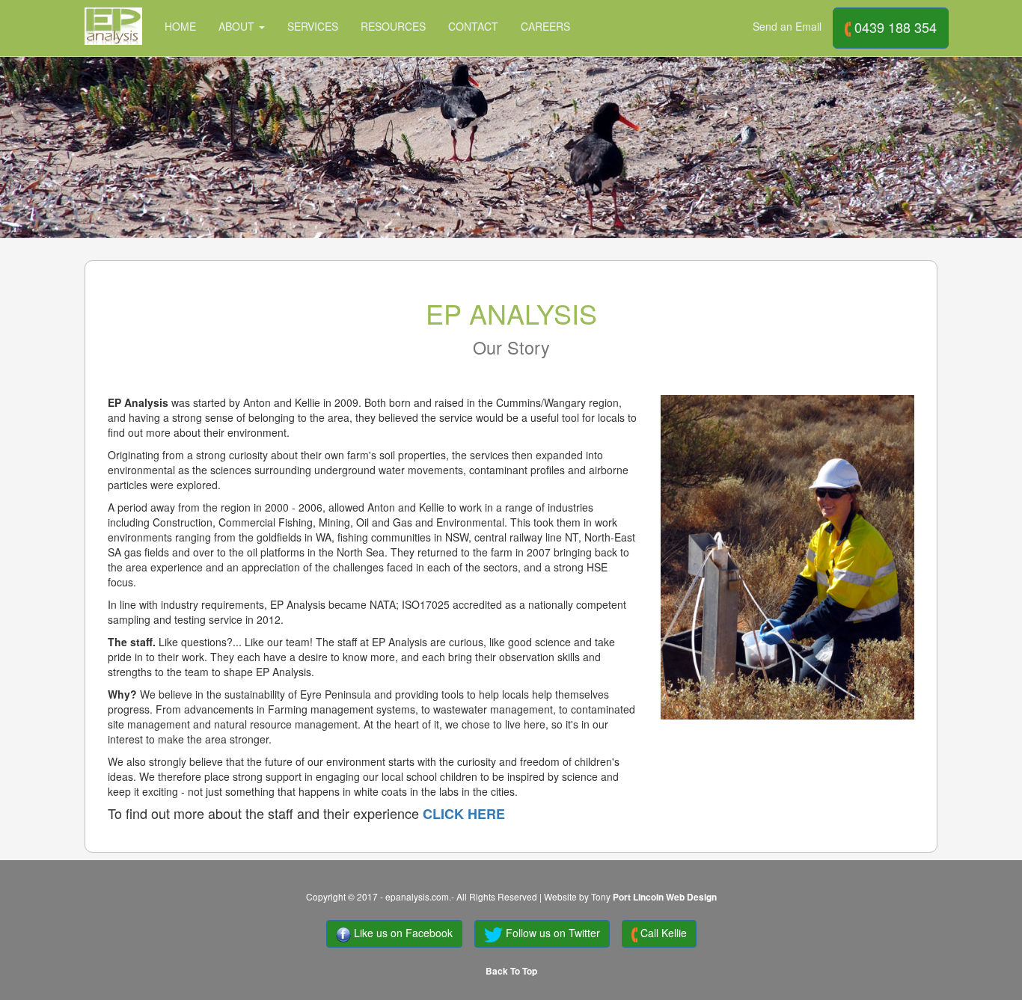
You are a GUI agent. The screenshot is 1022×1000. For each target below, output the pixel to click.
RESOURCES (393, 26)
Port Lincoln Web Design (665, 897)
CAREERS (545, 26)
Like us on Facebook (402, 932)
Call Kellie (662, 932)
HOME (180, 26)
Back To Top (511, 971)
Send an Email (787, 26)
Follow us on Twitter (551, 932)
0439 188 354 (894, 27)
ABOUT (237, 26)
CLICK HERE (464, 813)
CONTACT (473, 26)
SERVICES (312, 26)
